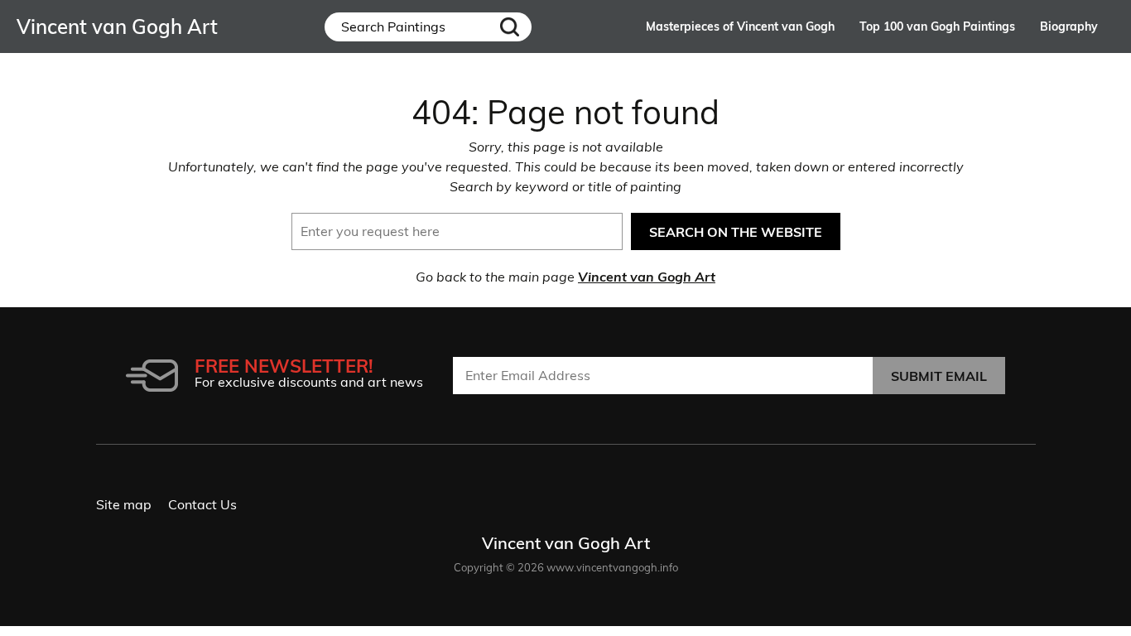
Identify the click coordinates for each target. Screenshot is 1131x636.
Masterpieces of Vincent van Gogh (740, 26)
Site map (124, 504)
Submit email (939, 376)
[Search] (510, 26)
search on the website (735, 232)
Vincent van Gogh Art (646, 276)
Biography (1069, 26)
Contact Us (202, 504)
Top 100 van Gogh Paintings (937, 26)
